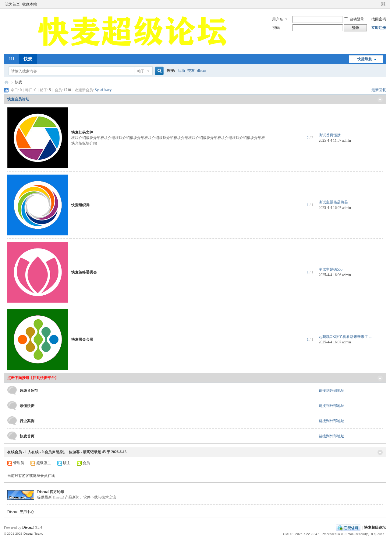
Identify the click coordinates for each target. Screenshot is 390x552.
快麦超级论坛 (6, 82)
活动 (181, 70)
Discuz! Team (32, 533)
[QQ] (348, 528)
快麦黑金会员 (82, 339)
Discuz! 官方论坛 (50, 492)
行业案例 (27, 421)
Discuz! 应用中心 (20, 512)
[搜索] (158, 71)
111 (12, 59)
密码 (276, 28)
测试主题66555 (330, 269)
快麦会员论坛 (18, 99)
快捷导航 (364, 59)
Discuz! (28, 527)
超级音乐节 (29, 390)
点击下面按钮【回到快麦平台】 (32, 378)
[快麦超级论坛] (134, 50)
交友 (191, 70)
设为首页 (12, 4)
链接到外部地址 (331, 390)
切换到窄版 (382, 4)
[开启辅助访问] (377, 4)
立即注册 (378, 28)
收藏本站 (29, 4)
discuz (201, 70)
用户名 (277, 19)
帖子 (140, 71)
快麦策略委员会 (84, 272)
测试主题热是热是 (333, 202)
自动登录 (356, 19)
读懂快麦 (27, 406)
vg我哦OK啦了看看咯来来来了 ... (345, 337)
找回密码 (378, 19)
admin (346, 140)
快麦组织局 (80, 205)
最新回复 (378, 90)
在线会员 (14, 452)
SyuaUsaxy (103, 90)
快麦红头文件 (82, 132)
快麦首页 (27, 436)
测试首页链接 (330, 135)
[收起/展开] (380, 99)
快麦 (28, 59)
